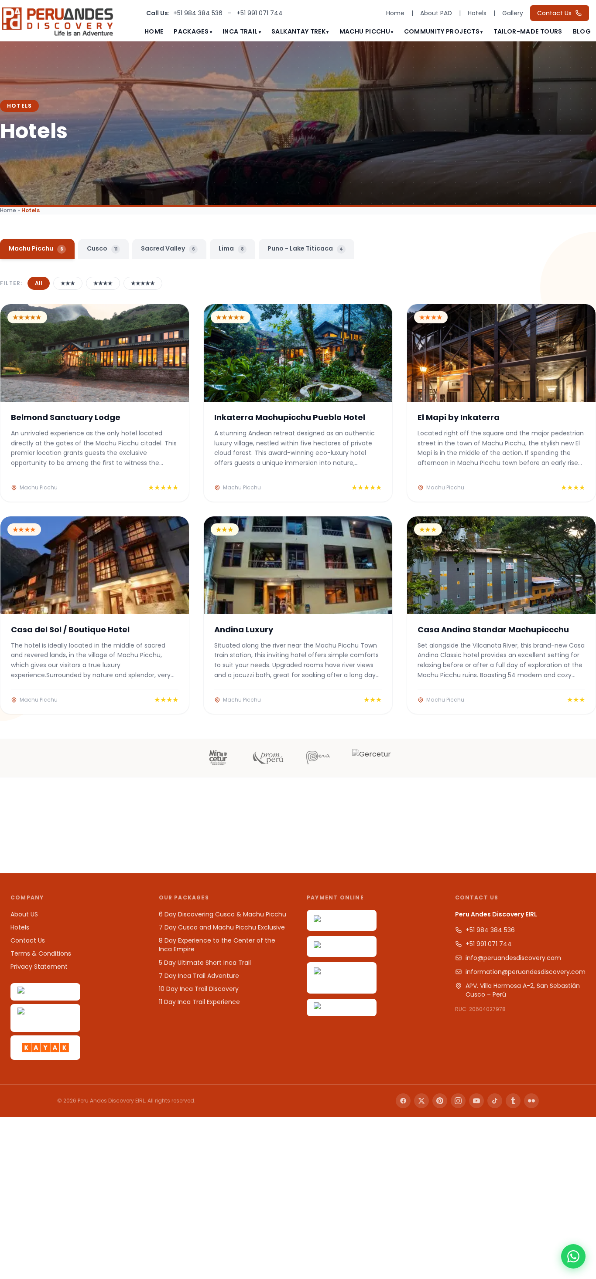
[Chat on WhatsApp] (573, 1256)
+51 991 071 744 (259, 13)
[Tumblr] (513, 1100)
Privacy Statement (39, 966)
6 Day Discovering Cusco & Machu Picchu (222, 914)
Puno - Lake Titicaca (305, 248)
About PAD (436, 13)
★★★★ (103, 283)
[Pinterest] (439, 1100)
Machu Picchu (364, 31)
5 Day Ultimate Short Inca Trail (205, 962)
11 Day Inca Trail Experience (199, 1001)
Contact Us (554, 13)
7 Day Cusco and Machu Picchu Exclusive (222, 927)
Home (395, 13)
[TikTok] (494, 1100)
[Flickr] (531, 1100)
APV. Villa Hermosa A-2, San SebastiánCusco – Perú (523, 990)
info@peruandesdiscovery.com (513, 957)
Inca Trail (240, 31)
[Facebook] (403, 1100)
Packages (191, 31)
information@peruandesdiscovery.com (526, 971)
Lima (231, 248)
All (38, 283)
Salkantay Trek (298, 31)
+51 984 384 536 (198, 13)
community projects (442, 31)
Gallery (512, 13)
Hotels (477, 13)
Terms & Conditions (40, 953)
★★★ (68, 283)
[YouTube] (476, 1100)
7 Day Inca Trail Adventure (199, 975)
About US (24, 914)
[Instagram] (458, 1100)
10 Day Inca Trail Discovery (199, 988)
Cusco (102, 248)
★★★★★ (143, 283)
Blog (582, 31)
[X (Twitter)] (421, 1100)
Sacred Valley (168, 248)
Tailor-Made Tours (527, 31)
